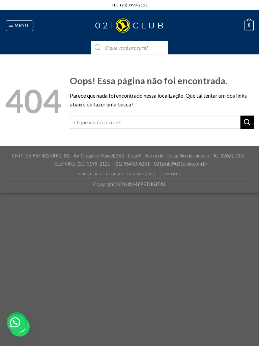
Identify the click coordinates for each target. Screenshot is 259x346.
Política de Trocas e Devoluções (117, 173)
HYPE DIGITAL (149, 184)
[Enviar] (247, 122)
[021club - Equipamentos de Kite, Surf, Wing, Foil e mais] (129, 26)
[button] (17, 322)
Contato (171, 173)
